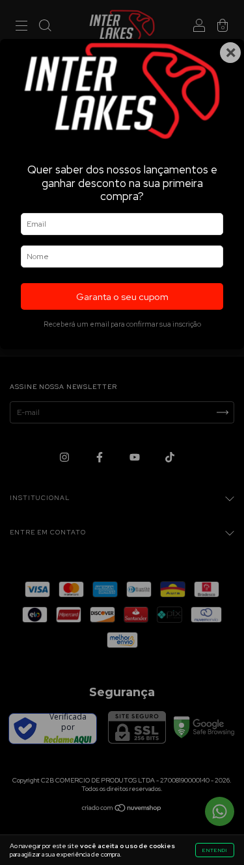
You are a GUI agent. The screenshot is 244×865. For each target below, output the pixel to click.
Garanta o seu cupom (122, 296)
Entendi (214, 850)
